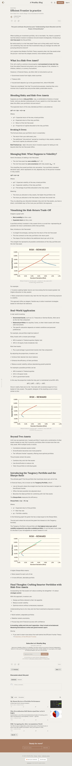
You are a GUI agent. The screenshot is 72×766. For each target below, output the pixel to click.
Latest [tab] (15, 697)
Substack (29, 763)
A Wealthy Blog (17, 16)
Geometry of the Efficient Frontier (25, 637)
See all (13, 734)
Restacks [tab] (20, 679)
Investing (13, 8)
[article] (36, 704)
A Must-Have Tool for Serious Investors (19, 703)
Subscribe (60, 2)
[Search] (51, 2)
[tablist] (16, 679)
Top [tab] (12, 697)
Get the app (43, 759)
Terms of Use (42, 657)
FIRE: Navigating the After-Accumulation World (26, 724)
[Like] (11, 20)
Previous (16, 669)
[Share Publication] (54, 2)
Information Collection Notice (35, 658)
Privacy (35, 756)
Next (57, 669)
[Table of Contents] (2, 383)
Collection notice (46, 756)
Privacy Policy (46, 658)
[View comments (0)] (15, 20)
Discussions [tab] (21, 697)
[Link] (8, 60)
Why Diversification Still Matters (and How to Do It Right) (27, 712)
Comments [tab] (13, 679)
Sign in (67, 2)
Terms (39, 756)
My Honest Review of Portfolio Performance (25, 701)
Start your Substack (32, 759)
